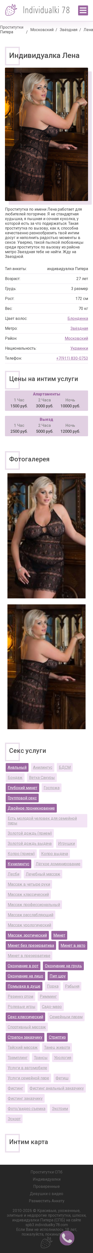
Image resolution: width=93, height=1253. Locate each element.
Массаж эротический (27, 935)
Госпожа (52, 787)
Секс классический (25, 1016)
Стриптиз (57, 1037)
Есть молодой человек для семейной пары (42, 820)
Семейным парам (66, 1016)
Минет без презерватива (31, 945)
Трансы (41, 1057)
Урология (62, 1057)
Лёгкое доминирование (58, 864)
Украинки (79, 348)
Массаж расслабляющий (30, 915)
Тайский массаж (23, 1047)
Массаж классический (28, 894)
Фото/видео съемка (26, 1108)
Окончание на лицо (25, 976)
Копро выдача (54, 853)
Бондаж (15, 777)
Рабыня (72, 986)
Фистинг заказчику (25, 1098)
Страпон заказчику (25, 1037)
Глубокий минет (22, 787)
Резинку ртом (20, 996)
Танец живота (57, 1047)
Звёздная (68, 29)
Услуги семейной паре (28, 1078)
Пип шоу (58, 976)
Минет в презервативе (29, 955)
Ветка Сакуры (42, 777)
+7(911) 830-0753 (72, 358)
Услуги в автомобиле (27, 1067)
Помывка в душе (24, 986)
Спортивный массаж (27, 1027)
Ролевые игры (21, 1006)
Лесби (13, 874)
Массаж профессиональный (34, 904)
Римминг (48, 996)
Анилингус (42, 767)
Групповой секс (22, 798)
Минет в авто (73, 945)
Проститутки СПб (46, 1172)
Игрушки (66, 843)
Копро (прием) (21, 853)
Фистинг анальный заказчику (57, 1088)
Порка (53, 986)
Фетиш (62, 1078)
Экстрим (60, 1108)
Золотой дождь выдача (30, 843)
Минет (59, 935)
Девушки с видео (46, 1193)
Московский (42, 29)
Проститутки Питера (11, 29)
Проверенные (46, 1186)
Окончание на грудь (63, 966)
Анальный (17, 767)
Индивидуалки (47, 1179)
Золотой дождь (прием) (30, 833)
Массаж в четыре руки (29, 884)
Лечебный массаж (43, 874)
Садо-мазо (52, 1006)
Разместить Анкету (46, 1201)
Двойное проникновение (31, 808)
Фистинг (15, 1088)
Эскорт (14, 1118)
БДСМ (65, 767)
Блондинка (77, 318)
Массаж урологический (29, 925)
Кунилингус (18, 864)
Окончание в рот (23, 966)
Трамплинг (18, 1057)
